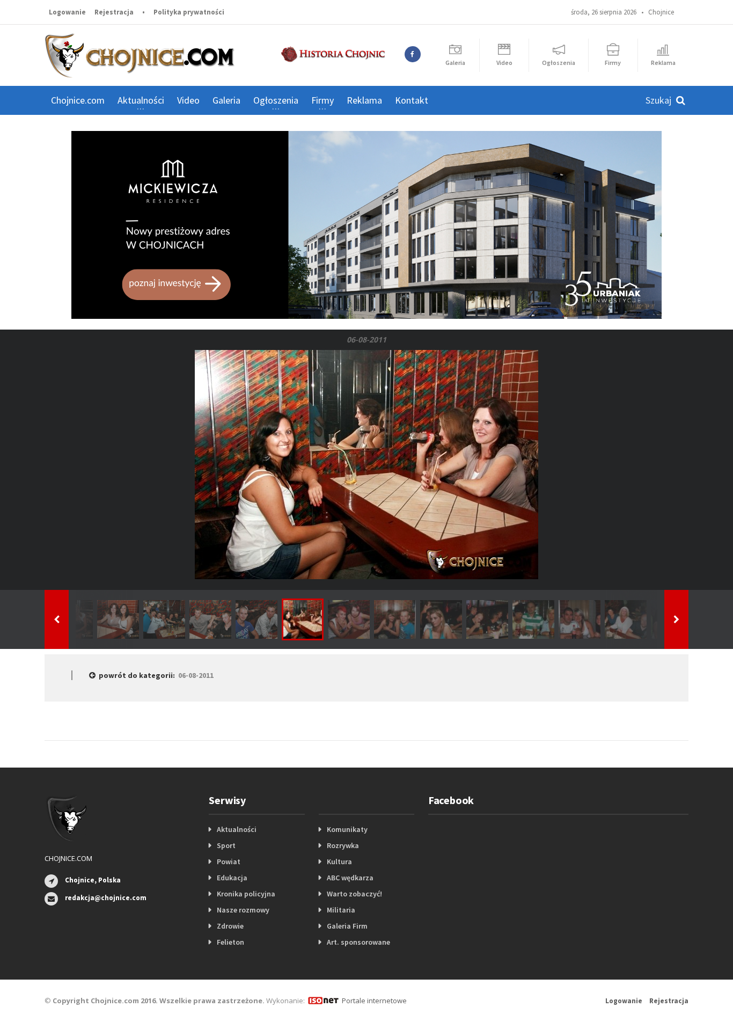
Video (188, 100)
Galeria (226, 100)
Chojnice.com (78, 100)
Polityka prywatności (188, 12)
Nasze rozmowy (243, 910)
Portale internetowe (374, 1000)
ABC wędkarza (350, 877)
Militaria (341, 910)
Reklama (364, 100)
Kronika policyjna (246, 894)
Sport (226, 845)
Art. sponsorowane (358, 942)
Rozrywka (343, 845)
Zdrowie (230, 926)
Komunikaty (347, 829)
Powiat (228, 861)
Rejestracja (114, 12)
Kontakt (411, 100)
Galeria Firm (347, 926)
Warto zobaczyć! (354, 894)
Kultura (339, 861)
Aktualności (236, 829)
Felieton (230, 942)
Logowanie (67, 12)
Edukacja (232, 877)
